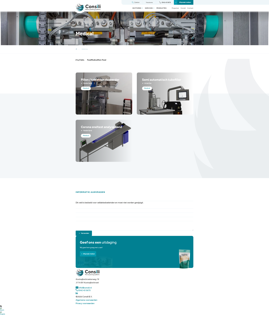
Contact (190, 8)
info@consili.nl (85, 288)
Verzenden (85, 233)
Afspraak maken (185, 2)
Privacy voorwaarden (85, 303)
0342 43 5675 (166, 2)
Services (149, 8)
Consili (183, 8)
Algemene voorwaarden (86, 300)
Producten (161, 8)
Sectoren (136, 8)
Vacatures (149, 2)
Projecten (175, 8)
